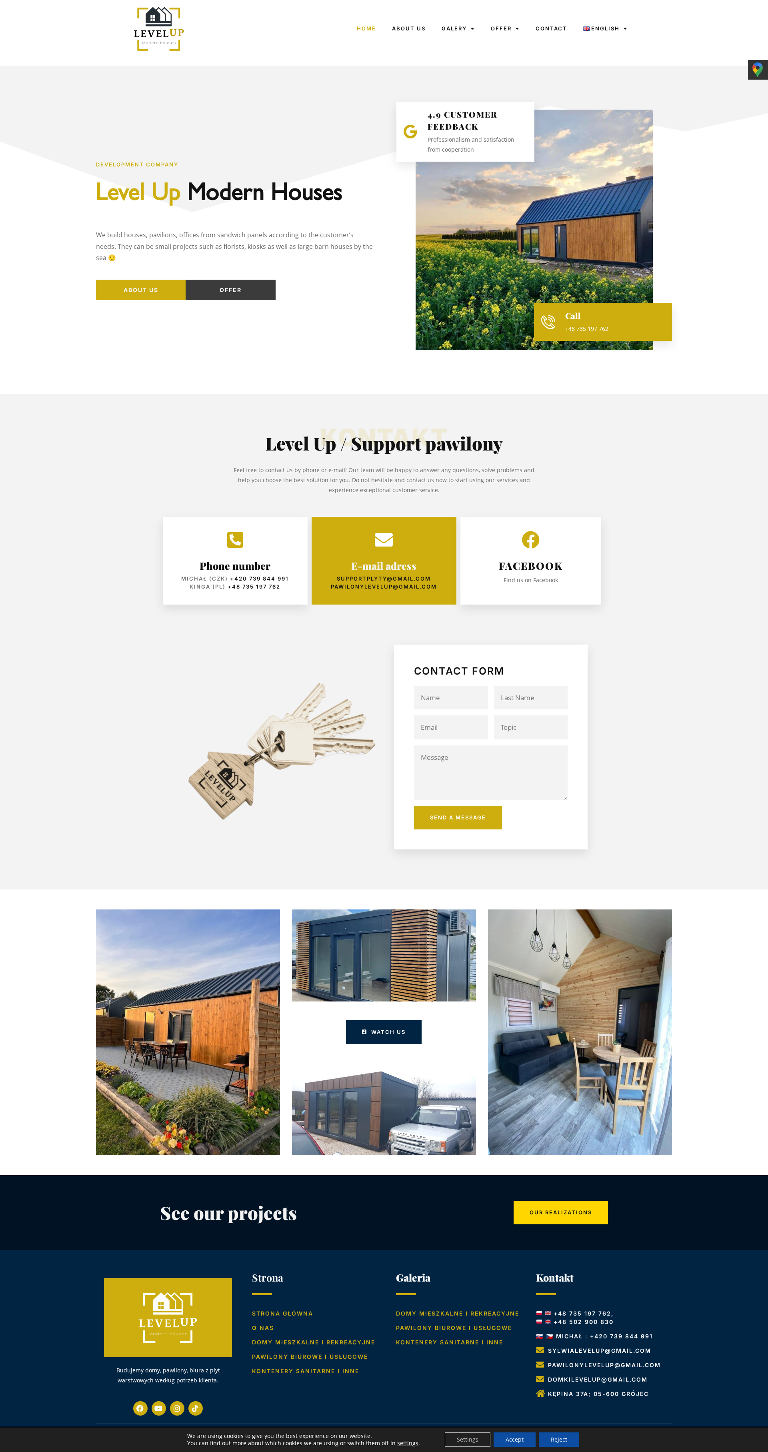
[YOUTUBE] (159, 1408)
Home (366, 28)
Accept (515, 1439)
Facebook (531, 565)
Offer (501, 28)
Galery (454, 28)
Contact (551, 28)
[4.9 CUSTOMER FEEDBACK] (411, 131)
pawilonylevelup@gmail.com (384, 586)
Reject (559, 1439)
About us (141, 289)
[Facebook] (531, 540)
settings (407, 1443)
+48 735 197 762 (254, 586)
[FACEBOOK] (140, 1408)
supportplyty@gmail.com (384, 578)
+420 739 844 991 (259, 578)
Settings (467, 1439)
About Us (409, 28)
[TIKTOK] (195, 1408)
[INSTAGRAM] (177, 1408)
